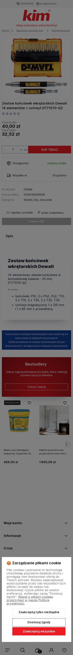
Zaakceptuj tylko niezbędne (39, 612)
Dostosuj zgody (39, 622)
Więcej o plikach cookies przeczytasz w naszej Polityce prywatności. (30, 600)
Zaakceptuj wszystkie (39, 631)
